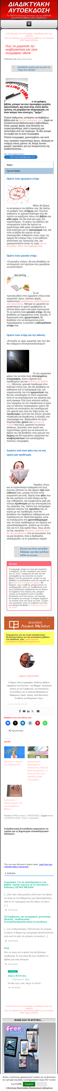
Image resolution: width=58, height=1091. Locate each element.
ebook (50, 815)
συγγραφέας (33, 818)
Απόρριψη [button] (41, 1084)
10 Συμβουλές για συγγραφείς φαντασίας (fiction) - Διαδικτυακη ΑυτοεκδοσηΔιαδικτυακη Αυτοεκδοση (27, 919)
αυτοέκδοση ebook (12, 818)
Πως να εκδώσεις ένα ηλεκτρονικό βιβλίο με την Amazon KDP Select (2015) (29, 39)
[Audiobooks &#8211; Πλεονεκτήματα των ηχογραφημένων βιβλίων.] (14, 791)
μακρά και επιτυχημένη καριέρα (26, 583)
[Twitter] (32, 711)
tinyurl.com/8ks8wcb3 (17, 704)
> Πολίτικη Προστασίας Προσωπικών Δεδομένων (29, 1088)
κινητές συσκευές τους (31, 120)
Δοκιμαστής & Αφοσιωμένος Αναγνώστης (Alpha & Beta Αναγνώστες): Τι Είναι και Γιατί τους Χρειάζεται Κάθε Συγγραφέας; (38, 770)
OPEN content (19, 815)
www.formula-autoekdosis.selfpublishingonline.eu (23, 640)
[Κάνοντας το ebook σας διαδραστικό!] (14, 752)
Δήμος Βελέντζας (24, 59)
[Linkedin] (28, 711)
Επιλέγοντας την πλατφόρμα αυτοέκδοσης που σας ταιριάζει (30, 34)
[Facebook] (20, 711)
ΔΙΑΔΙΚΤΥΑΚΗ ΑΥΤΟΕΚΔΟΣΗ (29, 7)
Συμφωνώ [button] (29, 1084)
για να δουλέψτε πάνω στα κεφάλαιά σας (26, 244)
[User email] (38, 711)
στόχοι (24, 818)
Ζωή (27, 979)
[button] (28, 165)
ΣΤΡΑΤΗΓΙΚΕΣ (33, 815)
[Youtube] (24, 711)
